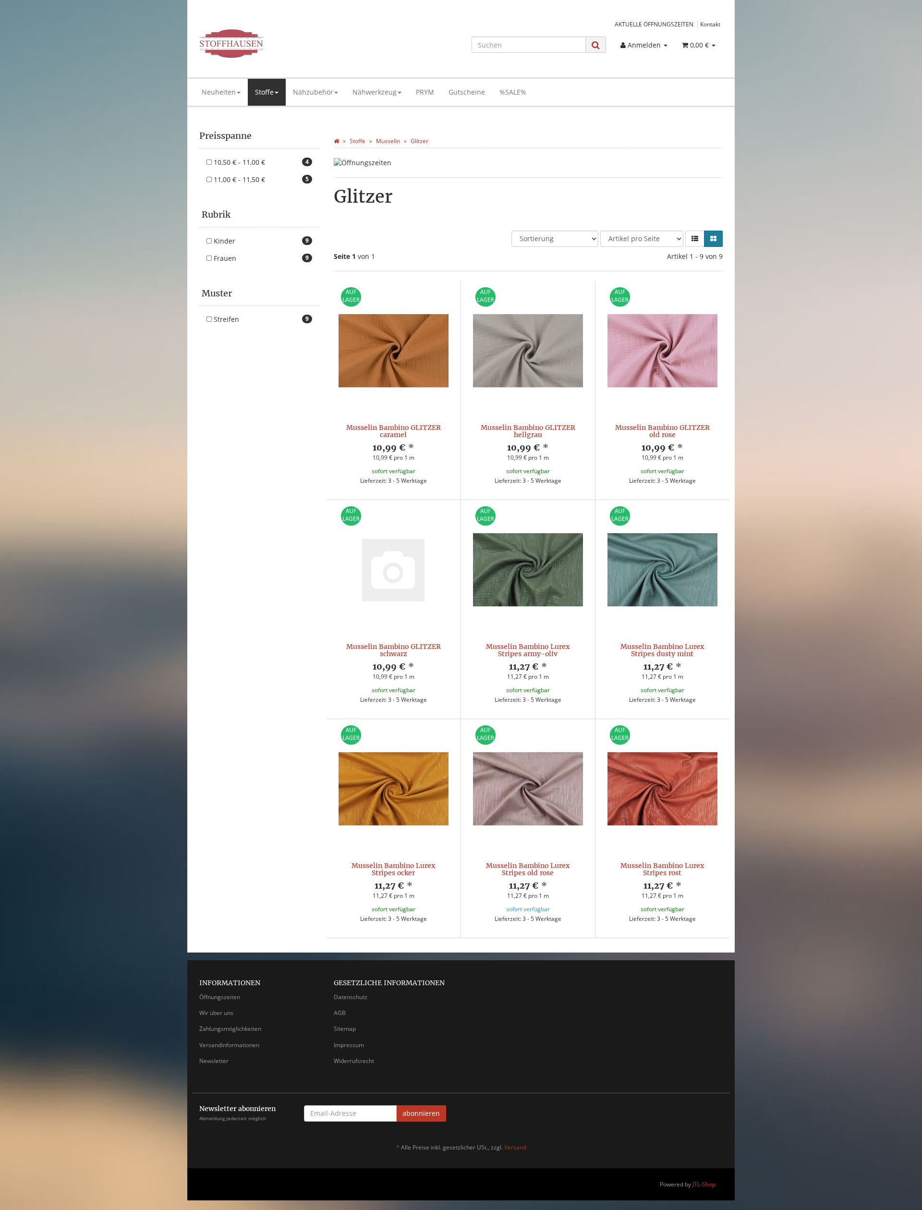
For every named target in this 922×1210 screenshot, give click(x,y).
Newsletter (214, 1061)
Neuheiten (219, 92)
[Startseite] (336, 141)
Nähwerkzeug (374, 92)
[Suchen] (596, 44)
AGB (340, 1013)
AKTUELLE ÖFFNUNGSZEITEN (654, 24)
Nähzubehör (313, 92)
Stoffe (264, 92)
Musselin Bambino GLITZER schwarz (393, 650)
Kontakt (710, 24)
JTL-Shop (704, 1184)
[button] (694, 239)
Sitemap (345, 1029)
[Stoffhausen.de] (281, 43)
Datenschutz (350, 997)
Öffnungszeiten (219, 997)
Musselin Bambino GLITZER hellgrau (528, 431)
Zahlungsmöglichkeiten (230, 1029)
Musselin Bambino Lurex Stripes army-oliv (528, 650)
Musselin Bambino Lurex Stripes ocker (393, 869)
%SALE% (512, 92)
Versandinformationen (229, 1045)
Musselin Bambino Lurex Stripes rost (662, 869)
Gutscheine (467, 92)
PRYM (425, 92)
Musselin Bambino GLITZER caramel (393, 431)
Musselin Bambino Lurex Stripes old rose (528, 869)
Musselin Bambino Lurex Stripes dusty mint (662, 650)
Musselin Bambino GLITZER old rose (662, 431)
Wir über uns (216, 1013)
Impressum (349, 1045)
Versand (515, 1147)
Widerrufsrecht (354, 1061)
